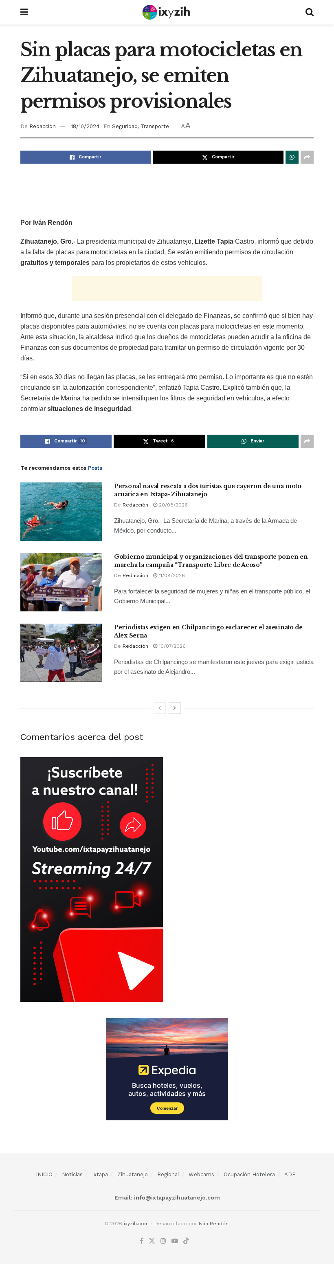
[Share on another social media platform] (307, 157)
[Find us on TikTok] (186, 1241)
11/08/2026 (171, 575)
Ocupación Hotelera (249, 1174)
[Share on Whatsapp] (292, 157)
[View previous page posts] (160, 708)
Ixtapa (100, 1174)
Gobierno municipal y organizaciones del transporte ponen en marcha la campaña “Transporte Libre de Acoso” (211, 561)
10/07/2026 (171, 646)
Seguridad (125, 126)
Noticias (72, 1174)
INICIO (44, 1174)
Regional (168, 1174)
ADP (290, 1174)
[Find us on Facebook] (141, 1241)
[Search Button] (309, 12)
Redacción (42, 126)
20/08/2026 (172, 505)
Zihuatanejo (132, 1174)
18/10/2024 (85, 126)
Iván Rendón (214, 1223)
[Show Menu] (24, 12)
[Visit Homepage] (166, 12)
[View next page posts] (175, 708)
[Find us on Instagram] (163, 1241)
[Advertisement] (167, 190)
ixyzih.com (136, 1223)
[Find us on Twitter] (152, 1241)
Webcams (201, 1174)
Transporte (155, 126)
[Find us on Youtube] (174, 1241)
